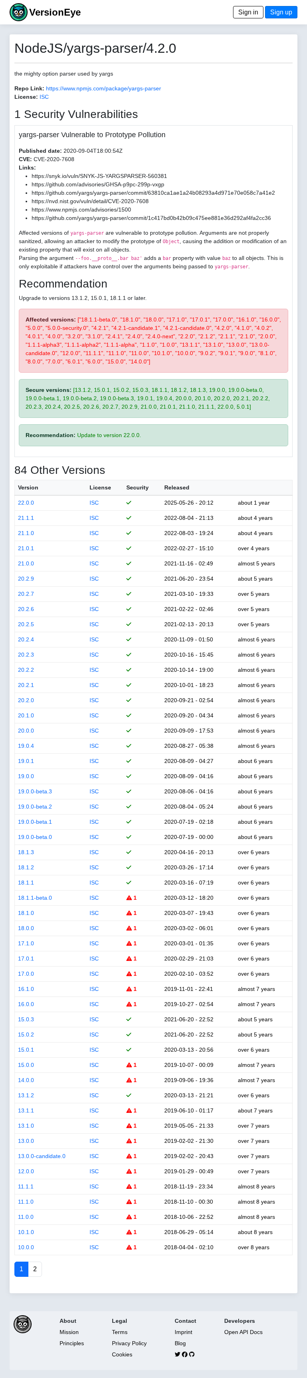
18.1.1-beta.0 (35, 898)
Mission (69, 1332)
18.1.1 (26, 882)
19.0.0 (26, 776)
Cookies (122, 1354)
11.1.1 (26, 1186)
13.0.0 (26, 1141)
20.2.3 (26, 654)
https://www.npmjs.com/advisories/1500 (81, 209)
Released (176, 487)
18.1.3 (26, 852)
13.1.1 (26, 1110)
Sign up (281, 12)
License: (26, 97)
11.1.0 (26, 1201)
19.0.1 (26, 761)
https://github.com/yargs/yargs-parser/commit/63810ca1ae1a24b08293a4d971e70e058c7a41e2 (153, 193)
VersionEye (55, 12)
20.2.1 (26, 685)
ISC (44, 97)
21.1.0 (26, 533)
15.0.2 (26, 1034)
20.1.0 (26, 715)
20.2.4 (26, 639)
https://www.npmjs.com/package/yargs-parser (103, 88)
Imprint (183, 1332)
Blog (180, 1343)
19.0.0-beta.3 (35, 791)
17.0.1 (26, 958)
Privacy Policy (129, 1343)
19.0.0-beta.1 (35, 822)
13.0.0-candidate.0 (42, 1156)
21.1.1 (26, 518)
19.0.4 (26, 746)
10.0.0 (26, 1247)
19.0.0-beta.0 (35, 837)
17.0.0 (26, 974)
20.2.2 (26, 670)
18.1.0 (26, 913)
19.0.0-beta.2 (35, 806)
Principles (72, 1343)
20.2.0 (26, 700)
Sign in (248, 12)
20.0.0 (26, 730)
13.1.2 (26, 1095)
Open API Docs (243, 1332)
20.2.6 (26, 609)
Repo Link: (29, 88)
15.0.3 (26, 1019)
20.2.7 (26, 594)
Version (28, 487)
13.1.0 (26, 1125)
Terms (120, 1332)
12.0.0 (26, 1171)
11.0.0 (26, 1217)
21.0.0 (26, 563)
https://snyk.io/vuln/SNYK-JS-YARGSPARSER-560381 (99, 176)
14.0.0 (26, 1080)
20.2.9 (26, 578)
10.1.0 (26, 1232)
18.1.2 (26, 867)
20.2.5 (26, 624)
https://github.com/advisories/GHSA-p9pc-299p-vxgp (98, 184)
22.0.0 (26, 502)
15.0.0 (26, 1065)
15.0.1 (26, 1049)
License (100, 487)
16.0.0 (26, 1004)
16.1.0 (26, 989)
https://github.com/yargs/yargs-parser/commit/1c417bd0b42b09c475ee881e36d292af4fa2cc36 (151, 218)
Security (137, 487)
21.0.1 (26, 548)
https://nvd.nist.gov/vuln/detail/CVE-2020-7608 (90, 201)
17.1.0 (26, 943)
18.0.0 (26, 928)
